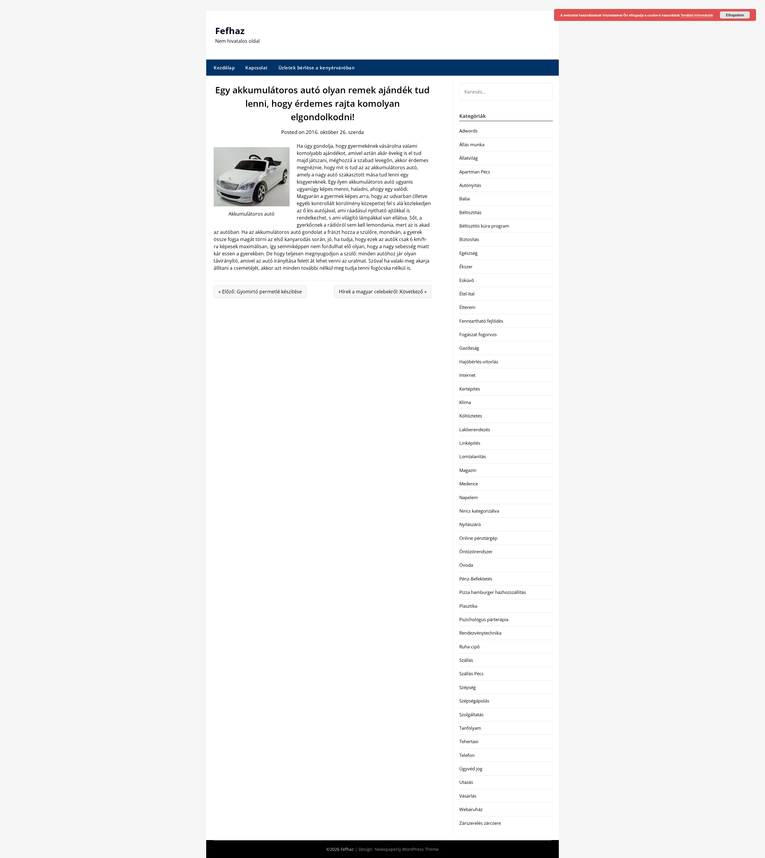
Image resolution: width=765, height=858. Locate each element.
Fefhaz (230, 31)
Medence (468, 484)
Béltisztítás (470, 212)
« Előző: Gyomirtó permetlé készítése (260, 291)
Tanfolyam (470, 728)
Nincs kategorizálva (479, 511)
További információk (697, 15)
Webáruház (471, 809)
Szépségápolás (474, 701)
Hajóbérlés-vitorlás (478, 362)
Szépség (467, 687)
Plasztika (468, 606)
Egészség (468, 253)
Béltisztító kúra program (484, 226)
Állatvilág (468, 158)
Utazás (466, 782)
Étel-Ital (467, 294)
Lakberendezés (474, 429)
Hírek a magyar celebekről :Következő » (383, 291)
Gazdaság (469, 348)
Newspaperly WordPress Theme (407, 849)
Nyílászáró (470, 524)
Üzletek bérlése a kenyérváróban (317, 68)
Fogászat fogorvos (478, 334)
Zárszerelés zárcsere (480, 823)
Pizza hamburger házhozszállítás (492, 592)
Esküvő (466, 280)
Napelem (468, 497)
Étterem (467, 307)
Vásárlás (467, 796)
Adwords (468, 131)
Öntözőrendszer (475, 551)
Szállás (466, 660)
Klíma (465, 402)
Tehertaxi (468, 741)
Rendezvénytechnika (480, 633)
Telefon (467, 755)
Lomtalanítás (472, 456)
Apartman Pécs (474, 172)
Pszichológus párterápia (483, 619)
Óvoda (466, 565)
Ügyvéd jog (470, 769)
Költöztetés (470, 416)
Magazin (467, 470)
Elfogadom (735, 15)
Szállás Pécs (471, 673)
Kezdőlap (224, 68)
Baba (464, 199)
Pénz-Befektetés (475, 579)
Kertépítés (469, 389)
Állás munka (471, 144)
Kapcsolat (256, 68)
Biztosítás (469, 239)
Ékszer (465, 266)
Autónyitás (470, 185)
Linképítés (469, 443)
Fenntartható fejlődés (481, 321)
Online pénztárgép (478, 538)
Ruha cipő (469, 647)
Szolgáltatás (471, 714)
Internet (467, 375)
